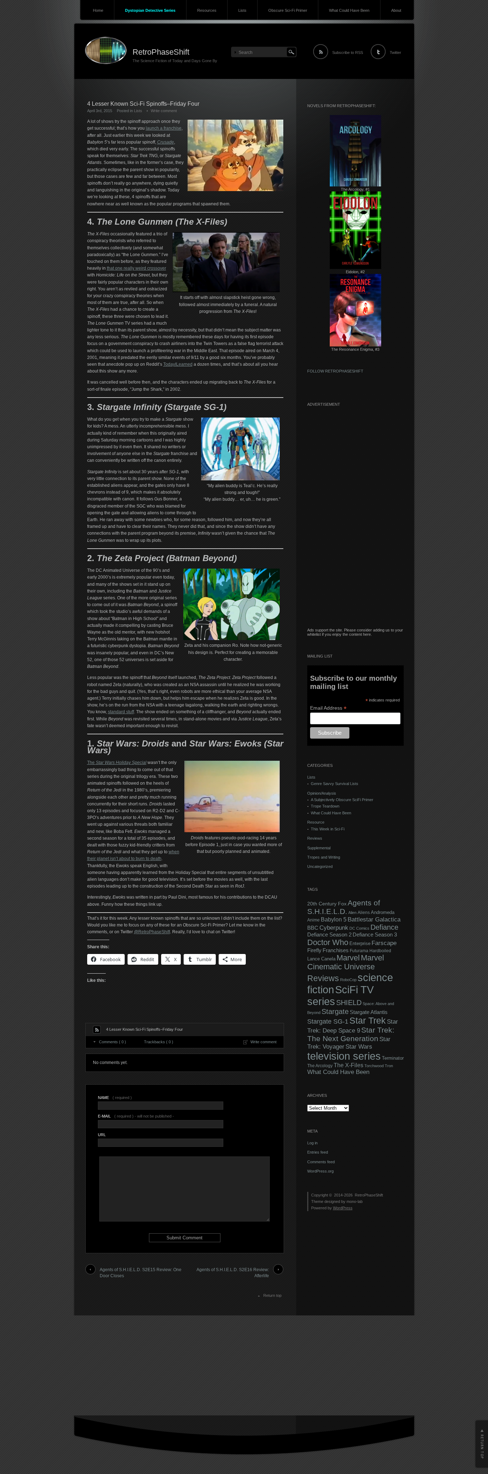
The (116, 762)
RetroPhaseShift (161, 52)
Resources (206, 10)
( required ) (115, 1097)
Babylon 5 (334, 919)
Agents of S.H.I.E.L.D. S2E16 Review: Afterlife (232, 1272)
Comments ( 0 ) (112, 1042)
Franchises (336, 950)
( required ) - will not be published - (136, 1116)
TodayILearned (178, 364)
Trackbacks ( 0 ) (158, 1042)
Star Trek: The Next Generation (350, 1034)
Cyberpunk (333, 927)
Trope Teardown (325, 806)
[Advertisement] (355, 521)
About (396, 10)
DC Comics (359, 928)
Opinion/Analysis (321, 793)
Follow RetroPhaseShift (335, 371)
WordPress (343, 1208)
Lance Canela (321, 958)
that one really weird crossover (136, 268)
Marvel (348, 957)
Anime (313, 920)
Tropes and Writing (323, 857)
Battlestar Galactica (374, 919)
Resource (315, 822)
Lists (242, 10)
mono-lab (355, 1201)
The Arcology (320, 1065)
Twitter (395, 52)
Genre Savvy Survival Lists (334, 783)
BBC (312, 928)
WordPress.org (320, 1171)
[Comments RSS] (97, 1030)
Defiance (384, 927)
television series (344, 1056)
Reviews (314, 838)
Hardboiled (380, 950)
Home (98, 10)
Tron (389, 1066)
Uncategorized (320, 866)
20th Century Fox (327, 903)
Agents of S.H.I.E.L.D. (343, 907)
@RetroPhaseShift (152, 931)
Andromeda (382, 912)
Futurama (359, 950)
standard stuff (121, 711)
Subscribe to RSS (347, 52)
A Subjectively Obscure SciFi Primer (342, 800)
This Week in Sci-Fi (327, 829)
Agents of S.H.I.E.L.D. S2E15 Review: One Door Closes (140, 1272)
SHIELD (349, 1002)
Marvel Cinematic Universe (345, 962)
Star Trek (367, 1020)
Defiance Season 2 (329, 934)
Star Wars (358, 1046)
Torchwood (374, 1066)
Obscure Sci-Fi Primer (287, 10)
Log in (312, 1143)
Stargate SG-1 (327, 1021)
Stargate (335, 1011)
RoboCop (348, 980)
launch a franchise (163, 128)
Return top (272, 1295)
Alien (352, 912)
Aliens (364, 912)
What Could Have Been (349, 10)
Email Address (328, 708)
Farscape (384, 943)
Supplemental (318, 848)
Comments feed (321, 1162)
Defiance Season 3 (375, 935)
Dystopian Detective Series (150, 10)
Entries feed (317, 1152)
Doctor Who (327, 942)
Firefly (314, 950)
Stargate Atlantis (369, 1012)
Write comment (164, 111)
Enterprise (359, 943)
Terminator (393, 1058)
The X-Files (348, 1065)
